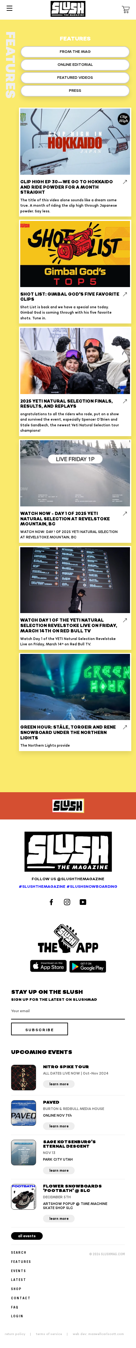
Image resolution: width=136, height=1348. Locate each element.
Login (17, 1316)
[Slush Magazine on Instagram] (68, 903)
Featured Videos (75, 77)
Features (21, 1261)
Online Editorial (75, 64)
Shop (16, 1288)
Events (18, 1270)
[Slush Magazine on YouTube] (84, 903)
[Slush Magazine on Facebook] (52, 903)
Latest (18, 1279)
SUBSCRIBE (39, 1030)
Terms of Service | (53, 1334)
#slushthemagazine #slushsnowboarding (68, 886)
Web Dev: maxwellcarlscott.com (98, 1334)
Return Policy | (20, 1334)
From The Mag (75, 51)
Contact (21, 1297)
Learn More (59, 1084)
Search (19, 1252)
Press (75, 90)
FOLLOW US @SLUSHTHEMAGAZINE (68, 879)
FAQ (15, 1307)
